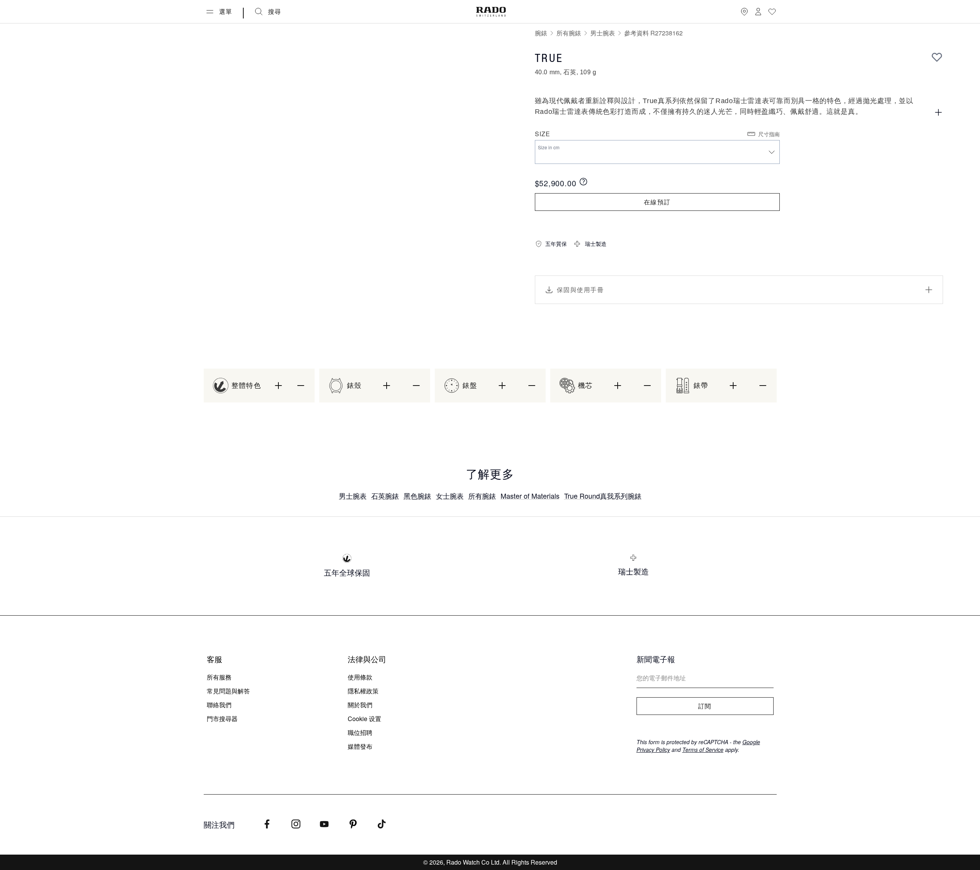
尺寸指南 (769, 134)
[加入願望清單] (937, 57)
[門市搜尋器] (744, 11)
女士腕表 (450, 496)
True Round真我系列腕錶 (603, 496)
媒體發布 (360, 746)
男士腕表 (602, 32)
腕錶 (541, 32)
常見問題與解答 (228, 690)
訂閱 (705, 706)
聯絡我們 (219, 704)
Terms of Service (703, 749)
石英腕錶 (385, 496)
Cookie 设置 (364, 718)
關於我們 (360, 704)
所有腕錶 (568, 32)
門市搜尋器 (222, 718)
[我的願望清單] (772, 11)
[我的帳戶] (758, 11)
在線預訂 (657, 202)
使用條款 (360, 677)
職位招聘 (360, 732)
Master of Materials (530, 496)
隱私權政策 (363, 690)
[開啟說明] (938, 112)
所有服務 (219, 677)
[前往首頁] (491, 12)
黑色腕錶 (417, 496)
